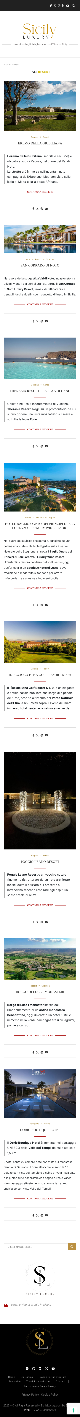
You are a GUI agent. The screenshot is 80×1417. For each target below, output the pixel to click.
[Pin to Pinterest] (42, 209)
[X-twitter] (46, 1368)
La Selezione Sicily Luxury (40, 1386)
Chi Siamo (27, 1377)
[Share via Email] (46, 209)
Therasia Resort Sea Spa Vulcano (40, 391)
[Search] (73, 5)
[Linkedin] (63, 5)
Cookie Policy (49, 1394)
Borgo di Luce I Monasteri (40, 992)
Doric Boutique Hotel (40, 1130)
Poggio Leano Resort (40, 862)
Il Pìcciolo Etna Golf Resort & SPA (40, 675)
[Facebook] (51, 5)
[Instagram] (59, 5)
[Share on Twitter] (37, 209)
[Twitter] (55, 5)
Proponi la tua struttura (52, 1377)
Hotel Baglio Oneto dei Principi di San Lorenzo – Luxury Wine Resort (40, 526)
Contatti (60, 1381)
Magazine (15, 1381)
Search (72, 1246)
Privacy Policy (30, 1394)
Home (7, 64)
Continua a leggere (40, 192)
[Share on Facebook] (33, 209)
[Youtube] (67, 5)
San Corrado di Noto (40, 265)
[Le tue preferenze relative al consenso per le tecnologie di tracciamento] (73, 1410)
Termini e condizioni (38, 1381)
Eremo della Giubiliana (40, 143)
